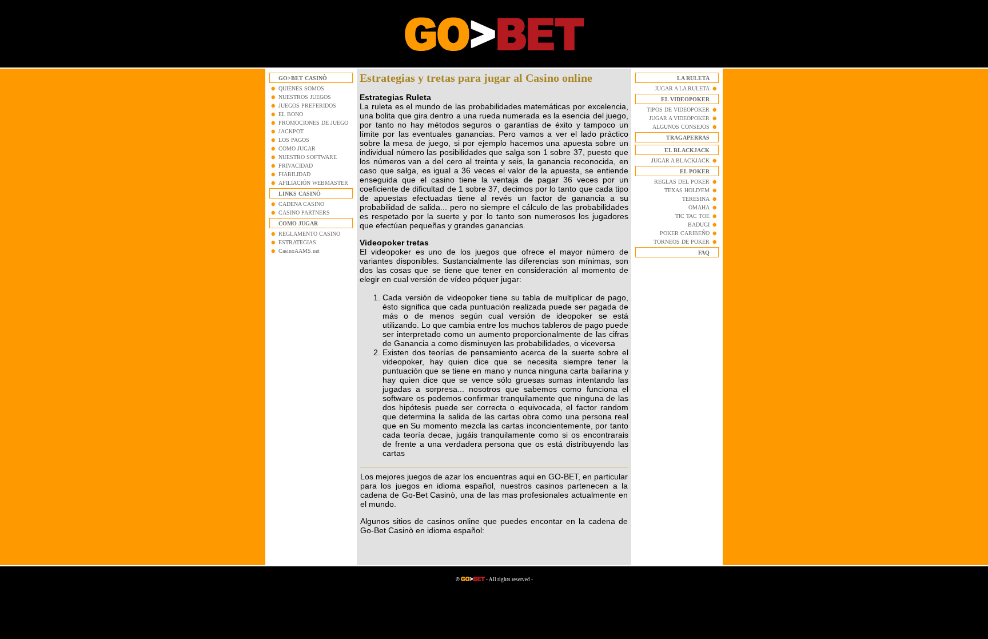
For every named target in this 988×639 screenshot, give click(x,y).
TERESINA (696, 199)
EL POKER (695, 171)
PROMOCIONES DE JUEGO (313, 123)
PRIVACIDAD (295, 165)
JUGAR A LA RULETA (682, 88)
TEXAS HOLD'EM (687, 190)
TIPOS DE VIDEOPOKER (678, 109)
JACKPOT (291, 131)
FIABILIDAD (294, 174)
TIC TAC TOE (692, 216)
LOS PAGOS (293, 140)
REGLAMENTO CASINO (309, 234)
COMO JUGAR (297, 148)
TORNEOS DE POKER (682, 242)
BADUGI (699, 224)
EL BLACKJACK (687, 150)
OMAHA (699, 207)
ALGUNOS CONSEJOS (681, 127)
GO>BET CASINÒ (302, 78)
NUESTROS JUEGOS (304, 97)
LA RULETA (693, 78)
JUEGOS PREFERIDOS (307, 105)
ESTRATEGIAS (297, 242)
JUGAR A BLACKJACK (680, 160)
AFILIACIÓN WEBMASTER (313, 183)
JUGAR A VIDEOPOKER (679, 118)
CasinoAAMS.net (299, 251)
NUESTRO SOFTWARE (307, 157)
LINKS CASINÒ (299, 193)
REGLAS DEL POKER (682, 181)
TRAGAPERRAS (688, 137)
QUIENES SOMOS (301, 88)
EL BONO (290, 114)
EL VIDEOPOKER (685, 99)
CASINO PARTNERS (304, 212)
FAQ (704, 252)
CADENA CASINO (301, 204)
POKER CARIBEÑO (685, 233)
